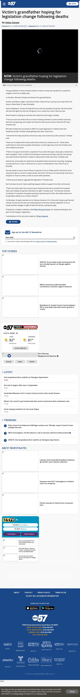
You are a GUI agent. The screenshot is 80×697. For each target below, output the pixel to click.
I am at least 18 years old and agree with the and (32, 241)
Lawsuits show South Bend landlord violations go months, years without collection (57, 461)
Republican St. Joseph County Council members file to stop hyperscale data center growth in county (57, 307)
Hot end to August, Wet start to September (21, 385)
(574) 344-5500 (45, 632)
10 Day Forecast (20, 348)
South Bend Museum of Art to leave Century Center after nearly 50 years (32, 393)
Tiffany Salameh (42, 216)
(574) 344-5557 (47, 627)
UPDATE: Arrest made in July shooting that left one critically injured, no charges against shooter (57, 264)
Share (73, 4)
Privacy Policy (52, 241)
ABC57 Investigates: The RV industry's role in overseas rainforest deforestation (38, 433)
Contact (28, 592)
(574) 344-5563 (48, 630)
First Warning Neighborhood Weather (47, 355)
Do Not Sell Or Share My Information (42, 596)
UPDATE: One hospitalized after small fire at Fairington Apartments (33, 440)
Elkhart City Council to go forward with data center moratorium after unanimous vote (36, 401)
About (17, 592)
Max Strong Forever (42, 209)
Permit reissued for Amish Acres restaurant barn (56, 504)
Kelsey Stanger (12, 22)
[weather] (6, 340)
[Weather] (20, 329)
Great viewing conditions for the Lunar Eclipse (21, 409)
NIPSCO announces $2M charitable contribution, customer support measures (56, 286)
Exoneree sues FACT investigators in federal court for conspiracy (57, 482)
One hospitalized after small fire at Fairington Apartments (26, 377)
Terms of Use (40, 241)
